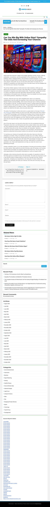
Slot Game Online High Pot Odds (13, 236)
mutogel (5, 489)
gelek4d (5, 492)
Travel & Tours (7, 409)
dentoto (5, 478)
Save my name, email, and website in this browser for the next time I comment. (24, 221)
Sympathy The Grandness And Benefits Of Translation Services (18, 276)
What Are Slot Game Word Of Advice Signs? (16, 246)
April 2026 (6, 314)
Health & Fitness (7, 383)
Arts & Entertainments (9, 369)
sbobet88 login (6, 481)
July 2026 (6, 306)
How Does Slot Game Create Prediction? (15, 241)
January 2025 (7, 354)
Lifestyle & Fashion (8, 393)
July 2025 (6, 338)
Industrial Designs (8, 388)
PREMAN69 (6, 449)
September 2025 (7, 333)
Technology (6, 407)
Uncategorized (7, 412)
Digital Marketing (8, 377)
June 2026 (6, 309)
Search (5, 263)
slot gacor (5, 484)
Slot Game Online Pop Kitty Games (14, 251)
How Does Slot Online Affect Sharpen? (15, 256)
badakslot (5, 497)
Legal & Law (6, 391)
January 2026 (7, 322)
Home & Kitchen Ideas (9, 385)
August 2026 (7, 303)
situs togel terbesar (7, 488)
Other (5, 396)
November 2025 (7, 327)
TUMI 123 (5, 466)
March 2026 (6, 317)
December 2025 (7, 325)
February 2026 (7, 319)
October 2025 (7, 330)
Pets (5, 399)
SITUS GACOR (6, 423)
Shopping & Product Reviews (10, 401)
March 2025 (6, 349)
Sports (5, 404)
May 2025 (6, 343)
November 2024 (7, 359)
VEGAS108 (5, 480)
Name (6, 204)
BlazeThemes (38, 503)
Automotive (6, 372)
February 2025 (7, 351)
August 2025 (7, 335)
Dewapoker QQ (6, 486)
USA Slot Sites (6, 477)
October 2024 (7, 362)
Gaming (6, 34)
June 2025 (6, 341)
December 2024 (7, 357)
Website (7, 215)
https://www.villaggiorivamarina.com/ (12, 498)
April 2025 (6, 346)
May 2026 (6, 311)
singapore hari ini (7, 495)
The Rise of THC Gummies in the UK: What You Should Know (18, 274)
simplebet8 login (7, 491)
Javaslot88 (5, 421)
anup (7, 238)
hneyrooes (7, 42)
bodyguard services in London (10, 483)
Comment (7, 188)
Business (6, 375)
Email (6, 210)
